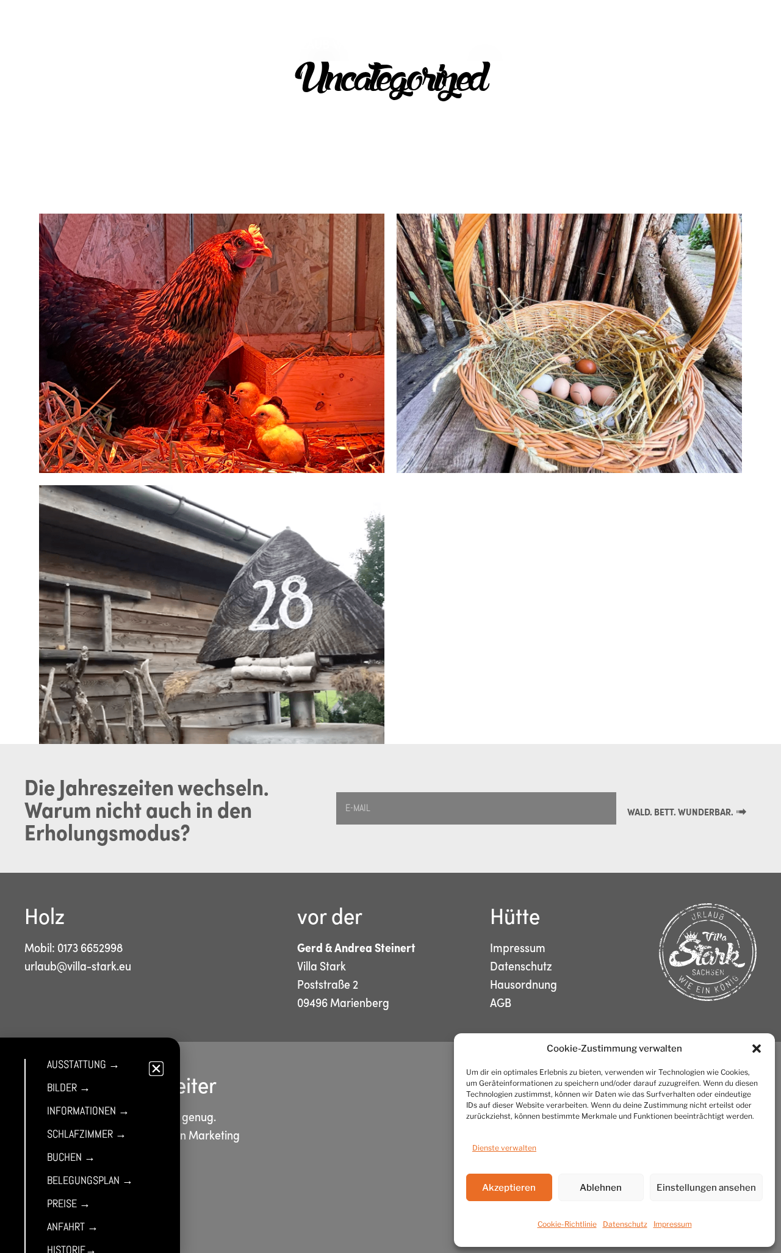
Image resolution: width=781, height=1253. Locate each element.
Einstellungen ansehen (706, 1187)
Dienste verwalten (504, 1147)
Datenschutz (625, 1224)
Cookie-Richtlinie (567, 1224)
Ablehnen (601, 1187)
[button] (756, 1048)
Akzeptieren (509, 1187)
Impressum (672, 1224)
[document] (390, 626)
